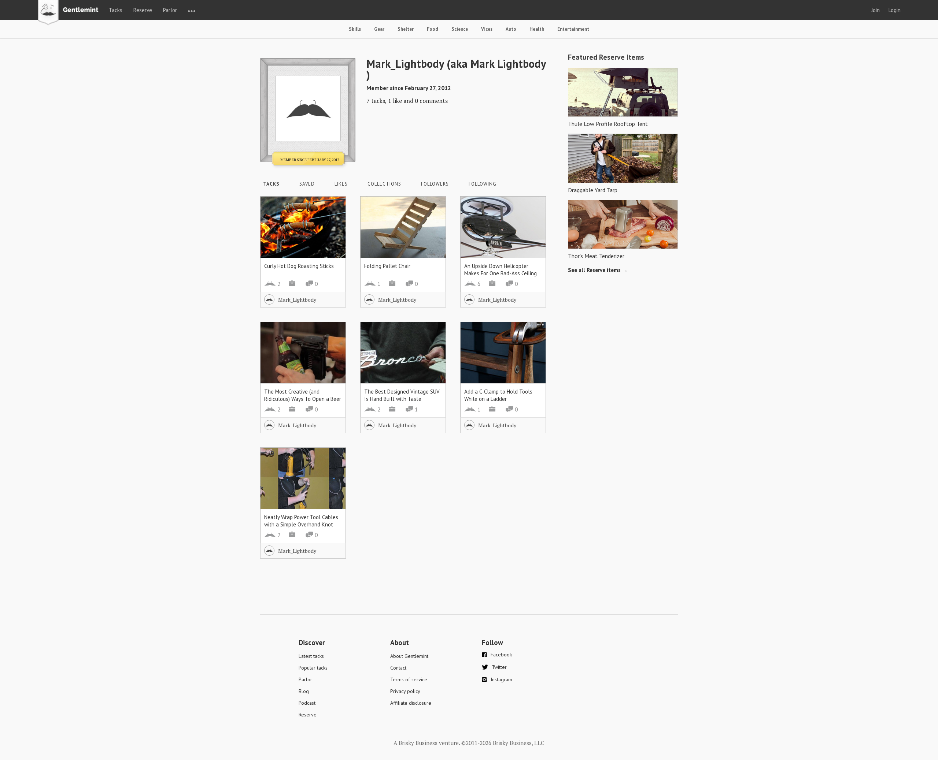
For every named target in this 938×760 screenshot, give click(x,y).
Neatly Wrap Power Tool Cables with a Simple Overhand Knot (301, 521)
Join (875, 10)
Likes (341, 184)
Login (895, 10)
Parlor (170, 10)
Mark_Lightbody (297, 299)
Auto (511, 29)
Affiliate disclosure (410, 703)
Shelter (406, 29)
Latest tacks (311, 656)
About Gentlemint (409, 656)
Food (432, 29)
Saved (307, 184)
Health (536, 29)
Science (459, 29)
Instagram (501, 679)
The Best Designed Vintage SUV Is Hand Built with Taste (402, 395)
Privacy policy (405, 691)
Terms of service (408, 679)
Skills (355, 29)
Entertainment (573, 29)
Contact (398, 667)
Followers (435, 184)
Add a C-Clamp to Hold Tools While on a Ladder (498, 395)
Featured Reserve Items (606, 57)
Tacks (115, 10)
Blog (304, 691)
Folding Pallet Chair (387, 265)
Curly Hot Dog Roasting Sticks (299, 265)
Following (482, 184)
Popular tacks (313, 667)
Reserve (142, 10)
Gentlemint (70, 13)
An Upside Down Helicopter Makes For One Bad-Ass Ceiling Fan (500, 273)
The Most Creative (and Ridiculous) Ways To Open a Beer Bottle (302, 399)
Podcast (307, 703)
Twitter (499, 667)
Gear (379, 29)
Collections (384, 184)
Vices (486, 29)
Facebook (501, 654)
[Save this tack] (333, 222)
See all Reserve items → (598, 270)
